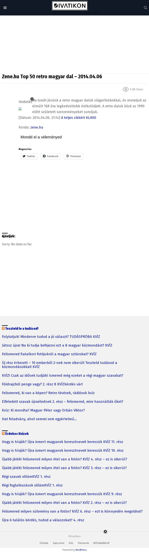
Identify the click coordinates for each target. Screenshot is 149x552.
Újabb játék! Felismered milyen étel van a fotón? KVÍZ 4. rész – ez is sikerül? (64, 459)
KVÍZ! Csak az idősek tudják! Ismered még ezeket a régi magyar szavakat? (62, 376)
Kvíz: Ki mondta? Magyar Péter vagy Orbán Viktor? (43, 410)
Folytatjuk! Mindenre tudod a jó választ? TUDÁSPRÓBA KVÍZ (51, 337)
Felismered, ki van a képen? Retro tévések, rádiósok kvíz (48, 393)
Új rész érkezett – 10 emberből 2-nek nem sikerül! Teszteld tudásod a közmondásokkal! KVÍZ (59, 365)
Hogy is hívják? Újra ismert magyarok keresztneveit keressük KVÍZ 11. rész (62, 442)
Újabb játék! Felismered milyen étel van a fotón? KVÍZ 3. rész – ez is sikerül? (64, 468)
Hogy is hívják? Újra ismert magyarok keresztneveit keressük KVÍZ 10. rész (63, 451)
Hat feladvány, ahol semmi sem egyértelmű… (39, 419)
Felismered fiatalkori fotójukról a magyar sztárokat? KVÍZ (49, 354)
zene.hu (36, 127)
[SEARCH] (145, 8)
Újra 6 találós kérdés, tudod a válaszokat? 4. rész (43, 520)
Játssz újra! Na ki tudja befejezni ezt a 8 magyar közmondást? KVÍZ (57, 345)
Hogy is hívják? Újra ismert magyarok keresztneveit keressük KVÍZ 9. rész (62, 494)
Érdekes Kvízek (17, 434)
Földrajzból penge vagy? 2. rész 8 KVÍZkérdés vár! (42, 384)
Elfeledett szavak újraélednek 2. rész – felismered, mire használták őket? (62, 402)
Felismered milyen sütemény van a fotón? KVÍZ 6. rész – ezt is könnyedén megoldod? (72, 511)
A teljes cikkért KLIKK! (78, 118)
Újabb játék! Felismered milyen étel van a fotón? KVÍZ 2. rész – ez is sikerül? (64, 503)
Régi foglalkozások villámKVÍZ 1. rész (32, 485)
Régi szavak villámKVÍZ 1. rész (26, 477)
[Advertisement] (74, 44)
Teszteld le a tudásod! (21, 329)
